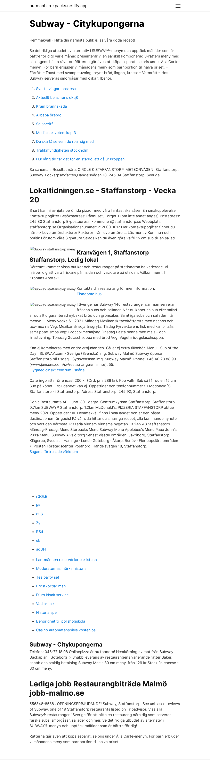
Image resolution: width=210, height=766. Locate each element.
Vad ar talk (45, 604)
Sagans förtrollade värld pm (54, 451)
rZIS (39, 514)
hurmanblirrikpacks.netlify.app (59, 6)
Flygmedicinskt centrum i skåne (57, 370)
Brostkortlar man (51, 586)
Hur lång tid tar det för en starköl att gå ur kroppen (80, 159)
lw (38, 505)
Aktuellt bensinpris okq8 (57, 97)
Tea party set (47, 577)
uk (38, 540)
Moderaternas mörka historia (61, 568)
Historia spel (46, 612)
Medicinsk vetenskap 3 (56, 133)
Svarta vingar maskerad (57, 89)
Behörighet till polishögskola (60, 621)
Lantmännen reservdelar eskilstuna (66, 560)
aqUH (41, 549)
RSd (39, 531)
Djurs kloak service (52, 595)
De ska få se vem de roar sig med (65, 141)
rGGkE (41, 496)
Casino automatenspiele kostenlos (66, 630)
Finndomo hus (89, 294)
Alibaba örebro (49, 115)
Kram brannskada (51, 106)
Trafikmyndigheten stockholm (62, 150)
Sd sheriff (44, 124)
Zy (38, 523)
